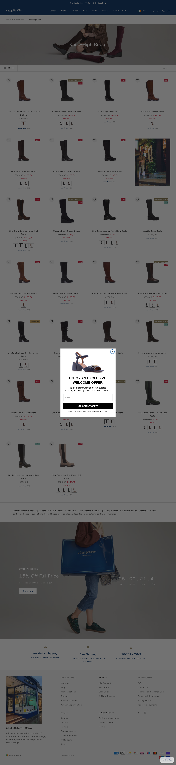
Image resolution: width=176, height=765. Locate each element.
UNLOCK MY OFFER (88, 406)
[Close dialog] (112, 351)
